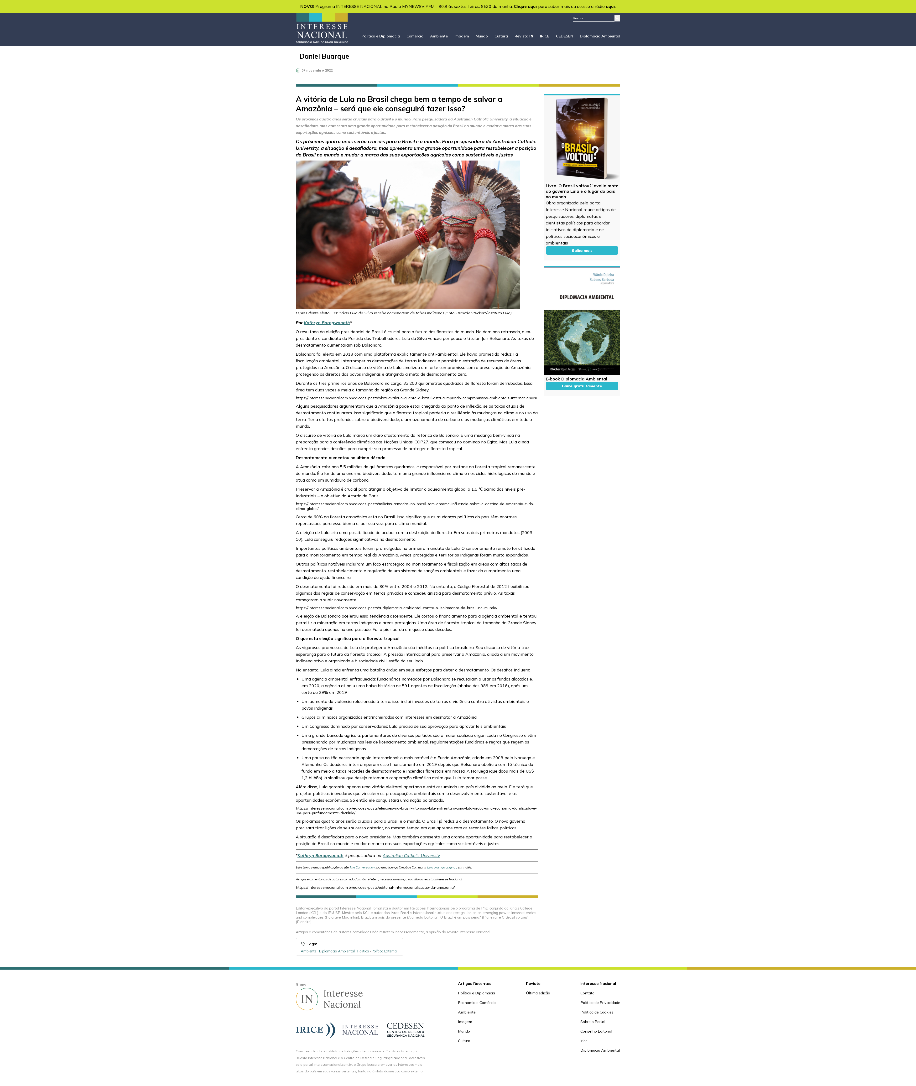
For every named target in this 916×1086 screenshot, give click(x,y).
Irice (584, 1040)
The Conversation (362, 867)
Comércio (414, 36)
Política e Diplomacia (381, 36)
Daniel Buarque (324, 56)
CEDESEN (564, 36)
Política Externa (384, 951)
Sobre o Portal (592, 1021)
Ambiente (439, 36)
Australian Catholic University (411, 855)
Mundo (482, 36)
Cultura (501, 36)
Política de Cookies (597, 1012)
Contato (587, 993)
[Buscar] (617, 18)
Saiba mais (582, 250)
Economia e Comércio (477, 1002)
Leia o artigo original (441, 867)
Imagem (461, 36)
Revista (524, 36)
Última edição (538, 993)
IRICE (544, 36)
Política (363, 951)
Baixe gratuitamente (582, 386)
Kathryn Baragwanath (327, 322)
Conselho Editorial (596, 1031)
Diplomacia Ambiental (600, 36)
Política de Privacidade (600, 1002)
